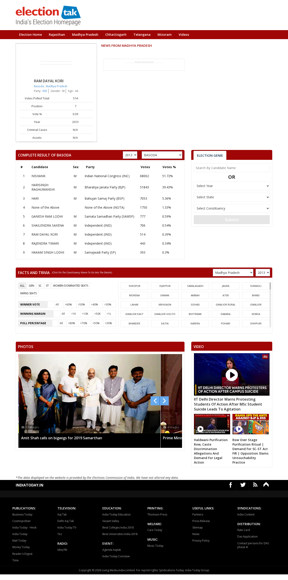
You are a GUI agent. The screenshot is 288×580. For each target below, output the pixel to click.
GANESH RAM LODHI (47, 216)
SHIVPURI (255, 323)
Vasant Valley (110, 521)
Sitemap (197, 527)
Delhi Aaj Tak (65, 521)
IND (45, 91)
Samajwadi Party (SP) (100, 252)
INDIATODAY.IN (29, 485)
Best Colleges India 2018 (118, 527)
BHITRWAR (195, 314)
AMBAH (195, 295)
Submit (232, 219)
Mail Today (19, 540)
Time (15, 560)
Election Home (30, 34)
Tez (59, 534)
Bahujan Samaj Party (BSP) (104, 198)
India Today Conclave (116, 556)
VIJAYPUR (165, 286)
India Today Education (116, 514)
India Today (19, 534)
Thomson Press (157, 514)
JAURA (225, 286)
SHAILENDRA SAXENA (48, 225)
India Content (245, 514)
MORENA (134, 295)
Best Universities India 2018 (119, 534)
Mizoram (165, 34)
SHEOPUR (134, 286)
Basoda (39, 86)
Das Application (247, 536)
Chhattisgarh (115, 34)
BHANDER (134, 323)
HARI (35, 198)
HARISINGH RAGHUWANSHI (43, 187)
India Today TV (66, 527)
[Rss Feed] (255, 486)
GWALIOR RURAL (226, 304)
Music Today (155, 546)
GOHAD (195, 304)
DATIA (165, 323)
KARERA (195, 323)
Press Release (201, 521)
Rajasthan (57, 34)
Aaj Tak (62, 514)
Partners (197, 514)
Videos (184, 34)
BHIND (256, 295)
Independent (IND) (98, 225)
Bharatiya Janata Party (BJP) (105, 187)
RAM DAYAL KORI (45, 234)
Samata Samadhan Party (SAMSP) (109, 216)
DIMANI (164, 295)
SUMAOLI (255, 286)
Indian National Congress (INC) (107, 176)
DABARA (225, 314)
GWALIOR (255, 304)
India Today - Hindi (24, 527)
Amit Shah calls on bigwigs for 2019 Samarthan (61, 437)
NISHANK (38, 176)
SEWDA (256, 314)
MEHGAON (165, 304)
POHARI (225, 323)
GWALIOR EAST (134, 314)
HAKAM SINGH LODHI (48, 252)
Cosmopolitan (21, 521)
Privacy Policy (200, 540)
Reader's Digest (22, 554)
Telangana (142, 34)
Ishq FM (62, 550)
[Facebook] (230, 486)
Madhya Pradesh (85, 34)
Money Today (21, 547)
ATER (226, 295)
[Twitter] (243, 486)
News (195, 534)
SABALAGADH (195, 286)
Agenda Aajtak (111, 550)
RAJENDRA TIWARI (45, 243)
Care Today (154, 530)
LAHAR (134, 304)
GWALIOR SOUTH (164, 314)
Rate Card (243, 530)
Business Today (22, 514)
